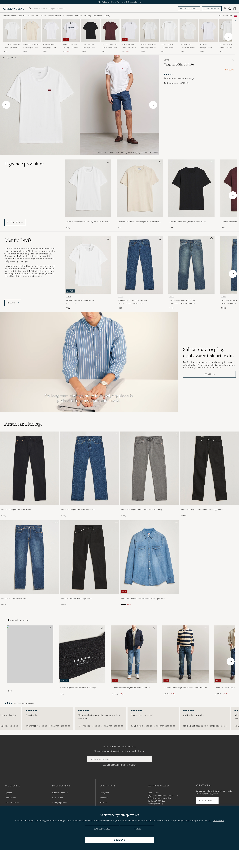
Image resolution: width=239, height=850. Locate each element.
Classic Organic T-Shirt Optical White (11, 48)
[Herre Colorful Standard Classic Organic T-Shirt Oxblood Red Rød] (110, 30)
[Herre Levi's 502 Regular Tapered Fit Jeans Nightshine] (209, 468)
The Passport (10, 797)
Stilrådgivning (212, 8)
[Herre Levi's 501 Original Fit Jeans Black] (29, 468)
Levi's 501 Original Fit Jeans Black (16, 509)
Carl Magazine (225, 16)
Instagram (104, 792)
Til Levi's (11, 303)
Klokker (43, 15)
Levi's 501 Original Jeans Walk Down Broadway (141, 509)
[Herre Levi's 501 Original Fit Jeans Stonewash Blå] (140, 265)
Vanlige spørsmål (59, 802)
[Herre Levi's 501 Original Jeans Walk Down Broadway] (149, 468)
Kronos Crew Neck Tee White (129, 48)
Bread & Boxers (167, 45)
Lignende (24, 164)
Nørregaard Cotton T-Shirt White (207, 48)
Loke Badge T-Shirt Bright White (149, 48)
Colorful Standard (12, 45)
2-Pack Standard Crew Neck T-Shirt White (187, 48)
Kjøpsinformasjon (60, 792)
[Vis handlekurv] (234, 8)
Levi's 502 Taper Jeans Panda (14, 598)
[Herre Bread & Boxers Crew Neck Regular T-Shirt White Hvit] (169, 30)
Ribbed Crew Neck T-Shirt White (228, 48)
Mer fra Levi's (18, 240)
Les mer (207, 374)
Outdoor (78, 15)
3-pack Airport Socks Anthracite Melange (78, 687)
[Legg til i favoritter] (107, 162)
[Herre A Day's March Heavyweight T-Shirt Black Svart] (90, 30)
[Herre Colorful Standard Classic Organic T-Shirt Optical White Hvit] (12, 30)
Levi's (166, 60)
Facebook (104, 797)
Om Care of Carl (12, 802)
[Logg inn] (225, 8)
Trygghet (8, 792)
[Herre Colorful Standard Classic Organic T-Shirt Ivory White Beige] (31, 30)
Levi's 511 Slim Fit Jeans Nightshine (76, 598)
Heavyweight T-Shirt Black (88, 48)
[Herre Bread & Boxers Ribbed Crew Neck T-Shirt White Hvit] (228, 30)
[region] (119, 718)
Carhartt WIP (186, 45)
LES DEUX (203, 45)
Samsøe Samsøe (128, 45)
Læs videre (218, 820)
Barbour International (70, 45)
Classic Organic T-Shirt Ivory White (31, 48)
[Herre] (30, 654)
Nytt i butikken (9, 15)
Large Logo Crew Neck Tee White (71, 48)
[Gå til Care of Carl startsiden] (13, 8)
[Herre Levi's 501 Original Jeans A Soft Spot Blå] (191, 265)
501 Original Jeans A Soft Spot (182, 300)
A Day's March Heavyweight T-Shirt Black (187, 221)
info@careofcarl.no (163, 798)
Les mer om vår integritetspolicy (119, 765)
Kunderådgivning (189, 8)
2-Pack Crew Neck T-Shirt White (80, 300)
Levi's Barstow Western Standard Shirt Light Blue (142, 598)
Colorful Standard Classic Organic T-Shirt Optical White (88, 221)
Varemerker (68, 15)
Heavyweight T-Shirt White (49, 48)
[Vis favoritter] (229, 8)
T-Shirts (13, 58)
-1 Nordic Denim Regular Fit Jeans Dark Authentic (185, 687)
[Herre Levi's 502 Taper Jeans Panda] (29, 557)
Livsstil (58, 15)
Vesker (51, 15)
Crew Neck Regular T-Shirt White (168, 48)
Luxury (107, 15)
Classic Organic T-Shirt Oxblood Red (109, 48)
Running (87, 15)
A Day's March (49, 45)
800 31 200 (160, 801)
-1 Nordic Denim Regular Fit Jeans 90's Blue (131, 687)
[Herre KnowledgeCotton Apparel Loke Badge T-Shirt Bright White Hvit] (149, 30)
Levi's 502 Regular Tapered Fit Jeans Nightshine (202, 509)
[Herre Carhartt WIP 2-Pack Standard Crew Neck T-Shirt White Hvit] (189, 30)
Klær (19, 15)
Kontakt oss (57, 797)
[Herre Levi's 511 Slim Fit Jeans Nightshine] (89, 557)
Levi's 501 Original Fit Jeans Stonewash (78, 509)
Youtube (103, 802)
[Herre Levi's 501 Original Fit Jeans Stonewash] (89, 468)
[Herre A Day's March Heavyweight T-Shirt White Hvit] (51, 30)
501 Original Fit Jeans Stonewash (132, 300)
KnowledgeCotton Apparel (149, 45)
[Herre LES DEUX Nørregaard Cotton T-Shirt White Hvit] (208, 30)
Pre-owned (97, 15)
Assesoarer (33, 15)
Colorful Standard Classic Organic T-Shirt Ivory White (138, 221)
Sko (25, 15)
